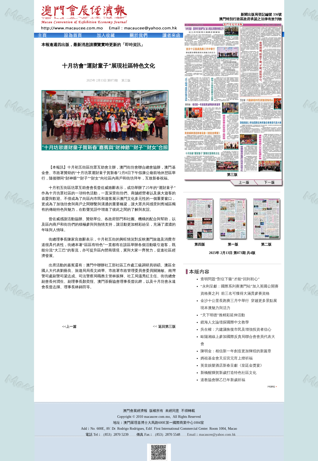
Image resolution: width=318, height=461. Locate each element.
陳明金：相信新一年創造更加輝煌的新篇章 (236, 351)
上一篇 (71, 326)
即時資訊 (133, 44)
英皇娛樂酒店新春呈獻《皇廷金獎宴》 (233, 365)
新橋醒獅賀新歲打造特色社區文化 (229, 373)
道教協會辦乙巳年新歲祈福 (223, 380)
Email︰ (193, 434)
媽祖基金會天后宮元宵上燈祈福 (227, 358)
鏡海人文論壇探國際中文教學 (225, 322)
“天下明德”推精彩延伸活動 (223, 315)
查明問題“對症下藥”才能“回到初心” (231, 279)
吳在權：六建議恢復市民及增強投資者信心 (236, 329)
